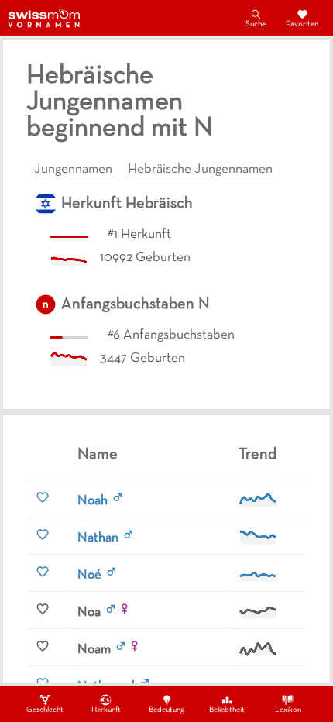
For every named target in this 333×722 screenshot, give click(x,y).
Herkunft (106, 710)
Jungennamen (73, 169)
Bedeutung (166, 710)
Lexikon (288, 710)
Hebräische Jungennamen (200, 169)
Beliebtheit (227, 710)
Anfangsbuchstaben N (135, 304)
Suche (255, 24)
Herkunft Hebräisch (127, 204)
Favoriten (302, 24)
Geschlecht (45, 710)
